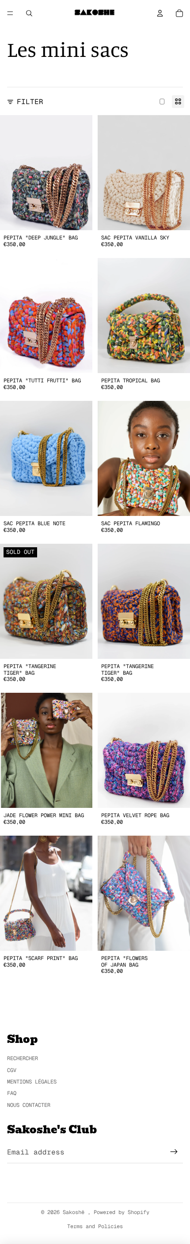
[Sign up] (174, 1152)
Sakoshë (75, 1212)
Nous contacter (28, 1105)
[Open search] (29, 13)
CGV (11, 1070)
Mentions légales (32, 1081)
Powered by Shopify (121, 1212)
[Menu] (10, 13)
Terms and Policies (95, 1226)
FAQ (11, 1093)
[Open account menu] (160, 13)
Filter (30, 101)
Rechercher (22, 1058)
